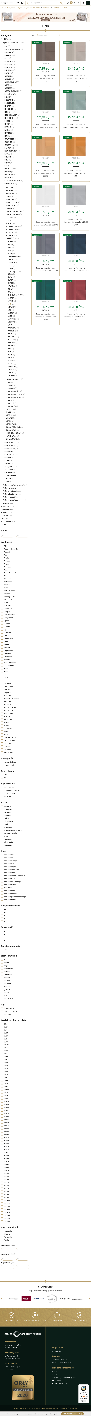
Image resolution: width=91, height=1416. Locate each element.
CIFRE (8, 85)
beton (6, 962)
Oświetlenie (7, 509)
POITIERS (13, 340)
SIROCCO (13, 367)
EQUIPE (9, 121)
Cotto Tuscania (10, 591)
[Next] (87, 17)
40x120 (6, 1161)
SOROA (12, 364)
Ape (5, 555)
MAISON (12, 313)
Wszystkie (11, 8)
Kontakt (55, 1371)
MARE (11, 316)
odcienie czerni (10, 873)
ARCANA (9, 61)
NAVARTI (8, 178)
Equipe (6, 621)
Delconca (8, 600)
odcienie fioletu (10, 900)
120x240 (7, 1215)
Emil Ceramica (9, 615)
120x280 (7, 1221)
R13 (5, 921)
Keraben (7, 683)
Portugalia (8, 1237)
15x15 (6, 1087)
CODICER (9, 88)
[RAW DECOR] (52, 1295)
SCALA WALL (12, 430)
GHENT (11, 223)
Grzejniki (6, 515)
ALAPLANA (10, 52)
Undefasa (8, 728)
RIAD (11, 352)
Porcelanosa (9, 710)
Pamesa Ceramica (11, 698)
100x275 (7, 1203)
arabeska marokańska (13, 830)
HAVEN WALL (12, 436)
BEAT (11, 251)
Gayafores (8, 651)
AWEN (11, 245)
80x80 (6, 1191)
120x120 (7, 1212)
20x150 (6, 1117)
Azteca (7, 576)
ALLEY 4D (11, 187)
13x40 (6, 1084)
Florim (6, 645)
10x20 (6, 1063)
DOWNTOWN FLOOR (16, 211)
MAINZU (8, 172)
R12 (5, 918)
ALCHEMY (12, 190)
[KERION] (13, 1295)
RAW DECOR (11, 454)
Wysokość (8, 1246)
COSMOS (13, 262)
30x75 (6, 1149)
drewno (7, 971)
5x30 (6, 1042)
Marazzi (7, 689)
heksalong (8, 845)
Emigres (7, 612)
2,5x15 (6, 1024)
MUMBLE (11, 403)
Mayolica (7, 692)
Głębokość (8, 1263)
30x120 (6, 1137)
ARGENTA (9, 64)
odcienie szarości (11, 894)
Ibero (6, 668)
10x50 (6, 1072)
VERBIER (11, 415)
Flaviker (7, 648)
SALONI (8, 460)
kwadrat (7, 806)
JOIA (11, 289)
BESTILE (8, 73)
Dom (5, 518)
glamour (7, 1014)
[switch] (83, 1401)
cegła (6, 965)
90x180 (6, 1197)
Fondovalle (8, 639)
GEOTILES (10, 142)
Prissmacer (8, 713)
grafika (7, 989)
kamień (7, 977)
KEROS (8, 163)
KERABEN (9, 157)
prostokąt (8, 809)
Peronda (7, 701)
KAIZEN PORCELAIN (15, 433)
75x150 (6, 1185)
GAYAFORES (11, 139)
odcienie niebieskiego (12, 882)
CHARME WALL (13, 439)
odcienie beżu (9, 864)
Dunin (6, 603)
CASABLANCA (14, 256)
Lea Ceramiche (10, 737)
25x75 (6, 1126)
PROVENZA (13, 337)
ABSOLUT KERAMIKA (13, 49)
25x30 (6, 1123)
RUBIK (11, 355)
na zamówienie (10, 762)
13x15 (6, 1078)
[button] (48, 35)
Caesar (7, 594)
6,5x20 (6, 1048)
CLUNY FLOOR (13, 202)
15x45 (6, 1096)
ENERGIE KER (11, 118)
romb (6, 824)
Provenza (7, 704)
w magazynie (9, 765)
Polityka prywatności (60, 1383)
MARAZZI (10, 169)
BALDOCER (10, 67)
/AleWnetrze (57, 1320)
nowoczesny (9, 1008)
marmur (7, 980)
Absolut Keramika (11, 549)
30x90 (6, 1158)
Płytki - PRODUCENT (32, 8)
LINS (65, 8)
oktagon (7, 812)
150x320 (7, 1218)
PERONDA (46, 8)
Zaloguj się (56, 1351)
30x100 (6, 1143)
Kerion (6, 674)
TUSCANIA (9, 469)
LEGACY (12, 298)
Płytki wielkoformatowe (15, 485)
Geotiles (7, 654)
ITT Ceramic (9, 665)
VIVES (8, 481)
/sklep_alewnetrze (80, 1320)
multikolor (8, 888)
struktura (7, 796)
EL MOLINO (10, 109)
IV (4, 937)
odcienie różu (9, 891)
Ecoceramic (8, 609)
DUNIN (8, 97)
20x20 (6, 1105)
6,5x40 (6, 1045)
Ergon (6, 630)
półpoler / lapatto (11, 790)
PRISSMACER (11, 448)
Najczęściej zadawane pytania (64, 1377)
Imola (6, 671)
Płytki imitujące (12, 491)
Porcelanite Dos (10, 707)
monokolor (8, 998)
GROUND (11, 232)
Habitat (7, 659)
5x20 (6, 1036)
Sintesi (6, 725)
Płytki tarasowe (11, 488)
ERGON (8, 124)
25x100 (6, 1129)
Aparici (7, 552)
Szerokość (8, 1254)
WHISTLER (11, 418)
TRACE (12, 373)
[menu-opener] (88, 3)
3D (5, 960)
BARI (11, 248)
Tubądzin (7, 743)
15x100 (6, 1090)
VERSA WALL (12, 424)
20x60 (6, 1102)
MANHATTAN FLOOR (15, 394)
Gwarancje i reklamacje (61, 1363)
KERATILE (9, 160)
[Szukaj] (61, 3)
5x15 (5, 1039)
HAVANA (12, 286)
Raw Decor (8, 716)
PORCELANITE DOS (12, 442)
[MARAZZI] (39, 1299)
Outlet (5, 524)
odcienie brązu (10, 867)
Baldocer (7, 579)
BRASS (10, 196)
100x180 (7, 1209)
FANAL (8, 130)
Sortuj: (33, 35)
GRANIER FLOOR (14, 226)
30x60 (6, 1155)
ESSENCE (11, 217)
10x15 (6, 1060)
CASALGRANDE (11, 82)
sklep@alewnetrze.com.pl (35, 1320)
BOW (11, 254)
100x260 (7, 1206)
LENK (9, 382)
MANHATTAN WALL (15, 397)
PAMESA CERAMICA (13, 181)
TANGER (12, 370)
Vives (6, 731)
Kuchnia (6, 512)
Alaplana (7, 567)
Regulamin (56, 1380)
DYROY (12, 280)
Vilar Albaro (9, 752)
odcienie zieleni (10, 885)
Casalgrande (9, 597)
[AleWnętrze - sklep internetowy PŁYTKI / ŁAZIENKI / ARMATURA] (7, 3)
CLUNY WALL (12, 205)
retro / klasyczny (11, 1011)
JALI (11, 292)
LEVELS (12, 301)
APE (7, 58)
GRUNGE (11, 235)
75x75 (6, 1188)
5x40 (6, 1033)
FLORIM (8, 136)
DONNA (10, 208)
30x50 (6, 1140)
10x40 (6, 1069)
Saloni (6, 722)
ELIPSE (11, 283)
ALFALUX (9, 55)
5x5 (5, 1030)
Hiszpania (8, 1231)
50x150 (6, 1176)
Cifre (6, 588)
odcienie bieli (9, 855)
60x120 (6, 1182)
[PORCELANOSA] (77, 1295)
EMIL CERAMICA (12, 115)
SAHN (11, 358)
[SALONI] (26, 1295)
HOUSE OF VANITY (14, 379)
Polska (6, 1240)
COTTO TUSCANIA (13, 91)
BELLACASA (10, 70)
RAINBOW (13, 343)
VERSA (10, 421)
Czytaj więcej (55, 1414)
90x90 (6, 1194)
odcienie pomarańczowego (15, 897)
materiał (7, 983)
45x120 (6, 1170)
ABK (7, 46)
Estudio (7, 627)
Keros (6, 677)
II (4, 931)
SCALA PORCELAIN (14, 427)
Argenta (7, 564)
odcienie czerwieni (11, 870)
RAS (11, 349)
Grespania (8, 657)
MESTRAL (12, 322)
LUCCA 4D (11, 388)
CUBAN (12, 268)
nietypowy (8, 839)
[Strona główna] (2, 8)
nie (5, 778)
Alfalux (6, 558)
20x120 (6, 1114)
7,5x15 (6, 1054)
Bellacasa (8, 582)
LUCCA (10, 385)
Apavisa (7, 570)
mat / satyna (9, 787)
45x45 (6, 1164)
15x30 (6, 1093)
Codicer (7, 585)
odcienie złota (9, 879)
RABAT (11, 346)
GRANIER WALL (13, 229)
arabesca (8, 827)
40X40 (6, 1152)
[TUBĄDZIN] (64, 1295)
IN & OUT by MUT (16, 295)
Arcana (7, 561)
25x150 (6, 1134)
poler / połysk (9, 793)
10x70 (6, 1075)
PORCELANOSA (11, 445)
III (4, 934)
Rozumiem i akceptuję (72, 1414)
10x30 (6, 1066)
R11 (5, 915)
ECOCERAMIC (11, 103)
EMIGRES (9, 112)
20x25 (6, 1111)
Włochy (7, 1234)
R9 (5, 909)
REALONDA (10, 457)
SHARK (10, 412)
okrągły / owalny (11, 833)
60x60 (6, 1179)
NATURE (11, 409)
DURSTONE (9, 100)
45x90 (6, 1167)
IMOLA (8, 154)
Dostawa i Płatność (59, 1360)
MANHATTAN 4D (14, 391)
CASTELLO (13, 259)
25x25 (6, 1120)
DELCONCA (10, 94)
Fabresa (7, 636)
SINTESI (8, 463)
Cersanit (7, 749)
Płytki (20, 8)
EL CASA (9, 106)
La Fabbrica (8, 686)
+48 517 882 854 (11, 1320)
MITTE (10, 400)
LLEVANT (12, 307)
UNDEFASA (9, 472)
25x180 (6, 1131)
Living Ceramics (10, 740)
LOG (11, 310)
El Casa (7, 624)
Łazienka (7, 506)
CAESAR (8, 76)
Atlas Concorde (10, 573)
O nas (54, 1374)
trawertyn (8, 974)
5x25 (6, 1027)
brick (6, 836)
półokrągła (8, 842)
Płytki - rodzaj (11, 497)
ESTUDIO (9, 127)
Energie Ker (8, 618)
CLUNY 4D (11, 199)
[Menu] (87, 1385)
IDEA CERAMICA (12, 151)
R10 (5, 912)
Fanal (6, 642)
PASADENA (13, 328)
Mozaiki (8, 503)
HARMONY (57, 8)
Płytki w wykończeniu (14, 500)
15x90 (6, 1099)
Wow (6, 734)
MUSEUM (12, 406)
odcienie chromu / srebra (14, 876)
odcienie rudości (10, 861)
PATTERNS (13, 331)
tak (5, 775)
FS (8, 220)
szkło (6, 995)
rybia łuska (8, 821)
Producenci (8, 521)
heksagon (8, 815)
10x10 (6, 1057)
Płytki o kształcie (12, 494)
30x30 (6, 1146)
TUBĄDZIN (10, 466)
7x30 (6, 1051)
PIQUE (12, 334)
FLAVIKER (9, 133)
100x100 (7, 1200)
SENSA (12, 361)
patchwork (8, 968)
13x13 (6, 1081)
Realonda (8, 719)
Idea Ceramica (10, 662)
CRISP (11, 265)
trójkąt (6, 818)
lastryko (7, 986)
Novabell (7, 695)
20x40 (6, 1108)
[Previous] (3, 17)
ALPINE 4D (11, 193)
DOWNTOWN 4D (14, 214)
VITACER (9, 478)
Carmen (7, 746)
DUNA (11, 277)
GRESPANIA (11, 145)
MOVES (12, 325)
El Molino (7, 633)
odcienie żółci (9, 858)
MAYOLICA (10, 175)
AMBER (12, 242)
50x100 (6, 1173)
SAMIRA (12, 376)
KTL (6, 166)
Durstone (7, 606)
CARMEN (9, 79)
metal (6, 992)
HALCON (9, 148)
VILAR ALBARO (11, 475)
